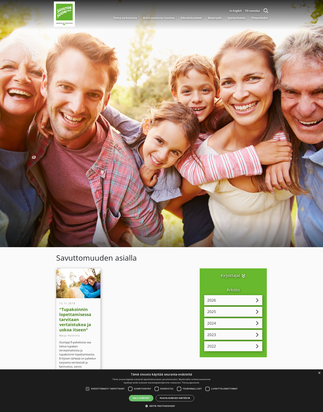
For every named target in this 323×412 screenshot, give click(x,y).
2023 (211, 334)
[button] (161, 406)
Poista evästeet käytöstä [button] (175, 398)
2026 (211, 300)
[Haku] (266, 10)
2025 (211, 311)
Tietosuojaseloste (190, 382)
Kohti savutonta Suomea (159, 18)
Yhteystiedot (260, 18)
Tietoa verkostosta (125, 18)
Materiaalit (215, 18)
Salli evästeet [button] (141, 398)
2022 (211, 346)
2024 (211, 323)
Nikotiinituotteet (191, 18)
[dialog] (161, 390)
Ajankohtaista (236, 18)
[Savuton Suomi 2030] (64, 13)
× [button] (319, 373)
